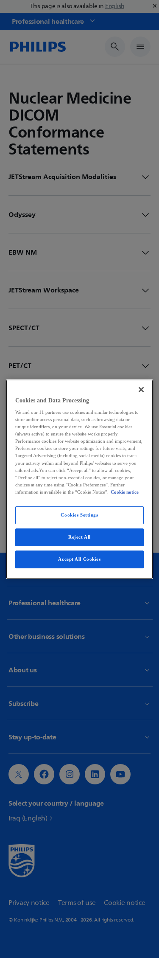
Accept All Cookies (79, 559)
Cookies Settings (79, 514)
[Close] (141, 389)
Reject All (79, 536)
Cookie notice (125, 491)
